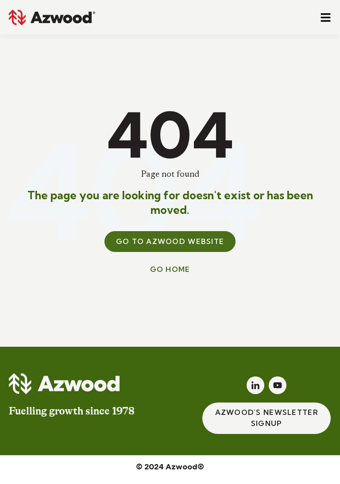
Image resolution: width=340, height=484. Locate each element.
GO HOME (170, 269)
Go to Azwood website (170, 241)
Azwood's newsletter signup (266, 418)
